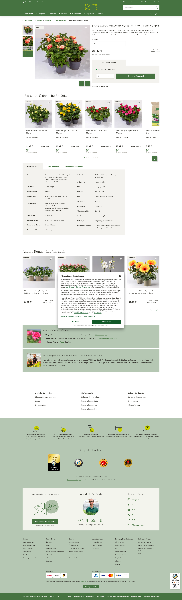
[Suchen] (156, 7)
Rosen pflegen (101, 335)
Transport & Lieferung (76, 548)
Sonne (37, 401)
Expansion (49, 561)
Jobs (150, 2)
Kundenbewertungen (74, 480)
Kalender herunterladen (108, 338)
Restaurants (27, 552)
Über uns (49, 542)
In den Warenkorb (137, 76)
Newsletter (26, 555)
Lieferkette (95, 548)
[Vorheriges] (81, 83)
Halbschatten (40, 405)
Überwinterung (74, 545)
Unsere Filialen (28, 548)
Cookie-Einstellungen (151, 596)
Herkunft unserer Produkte (55, 552)
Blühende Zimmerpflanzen (91, 397)
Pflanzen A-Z (119, 542)
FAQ (139, 554)
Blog (116, 548)
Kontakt (156, 2)
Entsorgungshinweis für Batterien (146, 550)
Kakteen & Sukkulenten (137, 397)
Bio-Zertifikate (97, 545)
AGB (69, 596)
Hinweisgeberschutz (29, 558)
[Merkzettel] (155, 14)
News (48, 545)
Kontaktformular (28, 542)
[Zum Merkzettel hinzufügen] (86, 27)
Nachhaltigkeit (141, 2)
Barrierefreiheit (136, 596)
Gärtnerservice (128, 2)
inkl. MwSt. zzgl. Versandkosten (101, 54)
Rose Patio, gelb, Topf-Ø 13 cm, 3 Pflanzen (67, 132)
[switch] (175, 586)
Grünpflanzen (133, 401)
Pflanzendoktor (120, 552)
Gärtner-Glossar (120, 555)
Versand (83, 582)
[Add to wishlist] (50, 258)
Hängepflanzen (134, 405)
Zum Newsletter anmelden (45, 522)
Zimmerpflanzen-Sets (89, 401)
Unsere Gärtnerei (51, 548)
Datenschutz (90, 596)
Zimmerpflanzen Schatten (45, 397)
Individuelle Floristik (76, 552)
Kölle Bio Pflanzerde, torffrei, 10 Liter (156, 132)
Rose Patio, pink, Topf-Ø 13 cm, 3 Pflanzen (127, 132)
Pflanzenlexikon (120, 545)
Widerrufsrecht (79, 596)
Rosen (62, 342)
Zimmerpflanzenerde (89, 405)
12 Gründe (49, 555)
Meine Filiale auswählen (33, 2)
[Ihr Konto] (150, 14)
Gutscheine (73, 555)
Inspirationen (119, 558)
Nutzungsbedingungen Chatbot (118, 596)
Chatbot (118, 561)
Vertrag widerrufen (91, 587)
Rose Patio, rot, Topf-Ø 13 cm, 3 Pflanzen (96, 132)
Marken (117, 564)
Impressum (101, 596)
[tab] (53, 166)
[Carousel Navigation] (84, 83)
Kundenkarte (73, 558)
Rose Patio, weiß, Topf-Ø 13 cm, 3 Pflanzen (37, 132)
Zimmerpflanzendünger (90, 409)
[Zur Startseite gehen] (91, 7)
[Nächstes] (87, 83)
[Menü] (178, 574)
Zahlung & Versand (144, 542)
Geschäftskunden (29, 545)
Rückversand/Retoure (146, 545)
